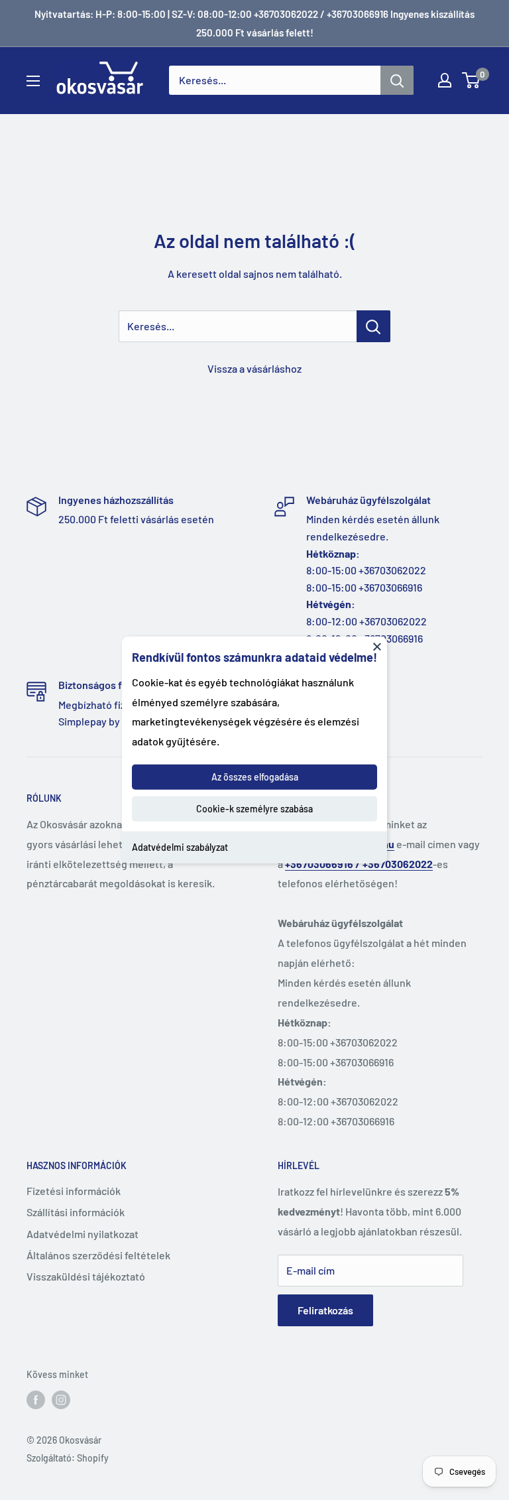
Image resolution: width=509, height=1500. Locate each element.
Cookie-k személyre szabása (254, 808)
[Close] (377, 646)
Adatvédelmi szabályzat (180, 847)
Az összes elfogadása (254, 776)
